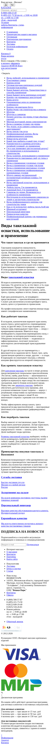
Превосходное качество (17, 214)
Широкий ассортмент (17, 209)
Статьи (10, 571)
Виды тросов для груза (17, 131)
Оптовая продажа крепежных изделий (24, 85)
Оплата (10, 49)
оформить (15, 63)
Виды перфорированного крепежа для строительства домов (24, 203)
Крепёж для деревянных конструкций (24, 97)
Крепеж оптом (13, 83)
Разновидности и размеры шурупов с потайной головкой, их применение (24, 144)
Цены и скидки (14, 568)
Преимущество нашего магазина (22, 34)
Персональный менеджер (18, 212)
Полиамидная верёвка (17, 87)
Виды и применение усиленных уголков (25, 163)
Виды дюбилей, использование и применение (28, 78)
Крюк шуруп (12, 100)
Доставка (11, 44)
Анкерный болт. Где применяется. (22, 190)
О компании (12, 32)
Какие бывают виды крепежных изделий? (26, 95)
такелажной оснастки (21, 277)
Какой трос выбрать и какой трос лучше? (26, 141)
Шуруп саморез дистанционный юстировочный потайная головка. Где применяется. (24, 177)
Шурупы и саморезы (16, 114)
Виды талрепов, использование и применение (28, 156)
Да (6, 5)
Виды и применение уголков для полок (25, 165)
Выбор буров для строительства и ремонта (26, 109)
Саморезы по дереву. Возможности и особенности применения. (24, 193)
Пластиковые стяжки (16, 80)
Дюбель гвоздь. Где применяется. (22, 187)
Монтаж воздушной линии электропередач (27, 122)
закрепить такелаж (24, 385)
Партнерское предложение (19, 39)
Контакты (11, 42)
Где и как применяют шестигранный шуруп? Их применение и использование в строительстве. (27, 150)
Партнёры (11, 557)
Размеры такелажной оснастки (15, 436)
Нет (12, 5)
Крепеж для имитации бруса (20, 107)
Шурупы (11, 112)
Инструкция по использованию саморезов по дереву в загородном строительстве (28, 198)
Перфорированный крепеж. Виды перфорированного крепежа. (22, 135)
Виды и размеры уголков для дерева (23, 124)
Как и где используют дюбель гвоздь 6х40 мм (28, 207)
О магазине (12, 552)
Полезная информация (17, 46)
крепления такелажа (14, 371)
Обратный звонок (15, 621)
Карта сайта (12, 559)
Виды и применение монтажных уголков (26, 168)
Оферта (10, 595)
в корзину (5, 63)
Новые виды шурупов (17, 139)
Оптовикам (12, 37)
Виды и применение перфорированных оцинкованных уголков (25, 171)
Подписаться (33, 544)
